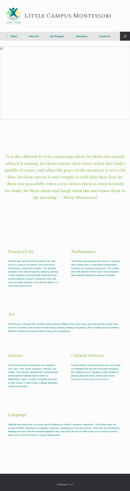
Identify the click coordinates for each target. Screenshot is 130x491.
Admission (81, 36)
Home (14, 36)
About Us (34, 36)
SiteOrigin (62, 484)
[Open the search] (125, 36)
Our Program (57, 36)
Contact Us (105, 36)
